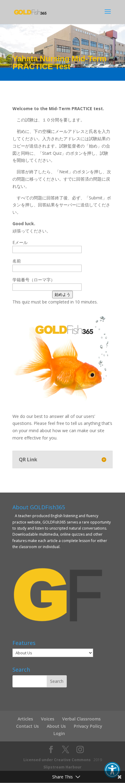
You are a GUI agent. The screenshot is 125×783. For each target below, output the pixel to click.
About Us (56, 726)
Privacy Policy (88, 726)
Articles (25, 719)
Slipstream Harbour (62, 767)
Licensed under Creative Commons (57, 759)
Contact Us (27, 726)
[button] (112, 770)
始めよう (62, 294)
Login (59, 733)
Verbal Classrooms (81, 719)
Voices (47, 719)
